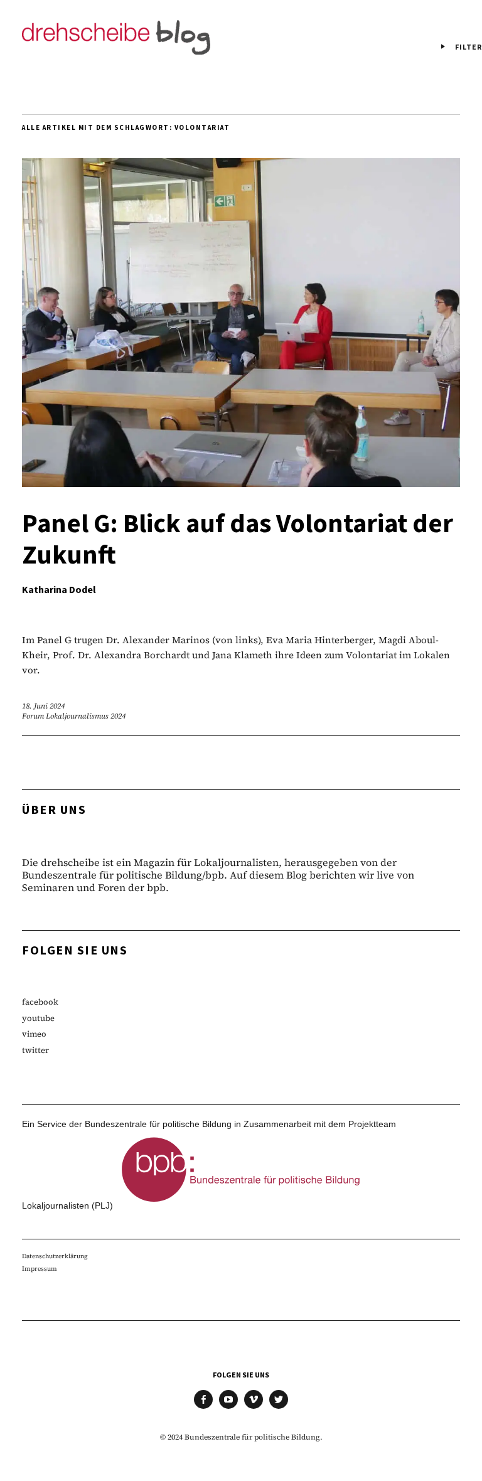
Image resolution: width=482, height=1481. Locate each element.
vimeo (34, 1034)
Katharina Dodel (59, 590)
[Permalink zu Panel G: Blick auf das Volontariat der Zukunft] (241, 482)
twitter (35, 1050)
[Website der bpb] (241, 1205)
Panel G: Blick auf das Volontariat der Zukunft (237, 539)
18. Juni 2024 (43, 706)
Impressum (39, 1268)
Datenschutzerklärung (55, 1256)
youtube (38, 1018)
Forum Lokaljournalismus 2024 (74, 716)
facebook (40, 1002)
